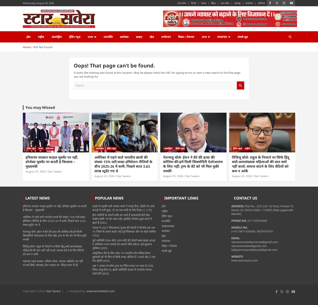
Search (240, 85)
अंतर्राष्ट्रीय (57, 37)
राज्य (90, 37)
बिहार (213, 3)
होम (28, 37)
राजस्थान (249, 3)
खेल (152, 37)
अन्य (204, 37)
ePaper (222, 37)
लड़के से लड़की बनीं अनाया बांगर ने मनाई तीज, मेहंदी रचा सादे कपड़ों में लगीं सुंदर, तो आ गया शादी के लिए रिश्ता (123, 208)
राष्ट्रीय (41, 37)
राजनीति (108, 37)
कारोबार (124, 37)
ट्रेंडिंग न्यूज (74, 37)
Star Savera (55, 171)
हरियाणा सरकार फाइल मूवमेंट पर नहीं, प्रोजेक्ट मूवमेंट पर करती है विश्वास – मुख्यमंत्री (52, 162)
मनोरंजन (166, 37)
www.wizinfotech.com (101, 291)
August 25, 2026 (35, 171)
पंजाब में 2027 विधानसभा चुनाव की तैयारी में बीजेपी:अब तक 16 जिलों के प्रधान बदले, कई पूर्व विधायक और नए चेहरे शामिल (124, 229)
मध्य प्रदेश (225, 3)
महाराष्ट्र (237, 3)
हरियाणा (261, 3)
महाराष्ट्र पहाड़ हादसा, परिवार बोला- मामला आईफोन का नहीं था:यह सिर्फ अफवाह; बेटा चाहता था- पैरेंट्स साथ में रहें (53, 263)
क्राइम (139, 37)
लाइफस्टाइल (168, 226)
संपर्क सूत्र (243, 37)
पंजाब (203, 3)
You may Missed (40, 107)
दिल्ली (193, 3)
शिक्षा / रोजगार (186, 37)
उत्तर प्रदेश (181, 3)
